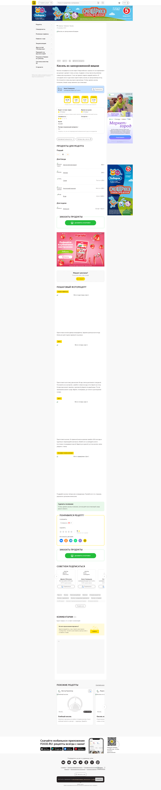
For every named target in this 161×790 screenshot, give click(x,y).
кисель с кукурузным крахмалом (80, 598)
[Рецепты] (51, 25)
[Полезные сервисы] (51, 34)
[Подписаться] (90, 691)
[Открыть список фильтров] (98, 3)
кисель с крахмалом (63, 598)
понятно (99, 779)
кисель (66, 595)
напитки (85, 595)
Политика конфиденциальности (75, 767)
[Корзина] (119, 3)
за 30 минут (60, 601)
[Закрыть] (104, 767)
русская (60, 123)
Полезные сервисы (42, 34)
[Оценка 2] (63, 532)
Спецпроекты (40, 29)
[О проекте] (51, 67)
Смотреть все (100, 685)
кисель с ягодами (96, 598)
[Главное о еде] (51, 39)
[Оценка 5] (71, 532)
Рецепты (39, 24)
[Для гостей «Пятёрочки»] (51, 48)
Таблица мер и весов (83, 139)
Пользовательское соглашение (91, 767)
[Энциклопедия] (51, 43)
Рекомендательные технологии (78, 769)
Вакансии (66, 769)
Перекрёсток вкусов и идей (41, 53)
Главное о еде (40, 38)
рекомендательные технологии (81, 779)
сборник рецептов (95, 595)
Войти (95, 631)
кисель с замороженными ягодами (76, 601)
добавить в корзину (83, 223)
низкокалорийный (75, 595)
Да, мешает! (80, 279)
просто (59, 595)
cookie (93, 779)
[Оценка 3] (66, 532)
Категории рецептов (92, 769)
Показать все (80, 606)
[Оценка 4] (68, 532)
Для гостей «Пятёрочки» (40, 48)
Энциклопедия (41, 43)
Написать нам (81, 774)
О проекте (39, 67)
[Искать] (102, 2)
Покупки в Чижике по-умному (42, 57)
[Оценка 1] (60, 532)
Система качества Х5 (42, 62)
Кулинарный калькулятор (65, 139)
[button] (57, 576)
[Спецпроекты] (51, 29)
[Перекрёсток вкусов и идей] (51, 53)
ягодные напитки (93, 601)
